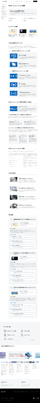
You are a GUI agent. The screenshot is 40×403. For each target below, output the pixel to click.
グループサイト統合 (11, 374)
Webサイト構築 (22, 391)
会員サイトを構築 (3, 366)
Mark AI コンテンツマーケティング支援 (27, 369)
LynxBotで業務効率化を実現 (27, 371)
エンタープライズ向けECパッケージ (4, 368)
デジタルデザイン (37, 391)
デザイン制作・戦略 (34, 366)
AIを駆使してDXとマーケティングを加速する (27, 367)
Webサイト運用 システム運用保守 (19, 371)
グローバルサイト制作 (11, 366)
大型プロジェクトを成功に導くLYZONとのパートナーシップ (11, 372)
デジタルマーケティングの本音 (19, 369)
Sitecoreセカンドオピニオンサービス (19, 367)
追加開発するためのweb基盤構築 (4, 374)
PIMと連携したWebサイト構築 (3, 372)
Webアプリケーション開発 (16, 391)
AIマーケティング (32, 391)
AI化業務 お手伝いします (27, 373)
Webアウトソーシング (27, 391)
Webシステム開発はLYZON (4, 370)
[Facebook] (38, 398)
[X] (36, 398)
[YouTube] (33, 398)
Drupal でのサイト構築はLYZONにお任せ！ (11, 370)
